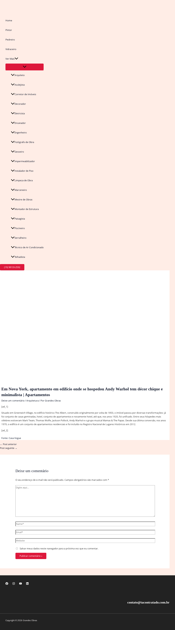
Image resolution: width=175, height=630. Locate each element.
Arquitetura (32, 400)
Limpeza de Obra (23, 180)
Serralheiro (20, 237)
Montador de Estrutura (26, 209)
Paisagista (19, 218)
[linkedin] (27, 584)
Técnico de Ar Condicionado (29, 247)
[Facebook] (6, 584)
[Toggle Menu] (24, 67)
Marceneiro (20, 190)
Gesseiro (19, 151)
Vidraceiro (10, 49)
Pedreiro (10, 39)
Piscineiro (19, 228)
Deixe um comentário (12, 400)
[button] (16, 59)
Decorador (20, 103)
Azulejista (19, 84)
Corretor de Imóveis (25, 94)
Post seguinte (8, 448)
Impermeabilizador (24, 161)
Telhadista (19, 256)
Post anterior (8, 444)
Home (8, 20)
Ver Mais (10, 58)
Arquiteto (19, 75)
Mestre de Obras (23, 199)
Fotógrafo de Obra (24, 142)
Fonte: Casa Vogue (11, 438)
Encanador (20, 123)
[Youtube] (20, 584)
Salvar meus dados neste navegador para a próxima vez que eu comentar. (59, 548)
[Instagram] (13, 584)
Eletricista (19, 113)
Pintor (8, 30)
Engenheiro (20, 132)
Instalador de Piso (23, 170)
